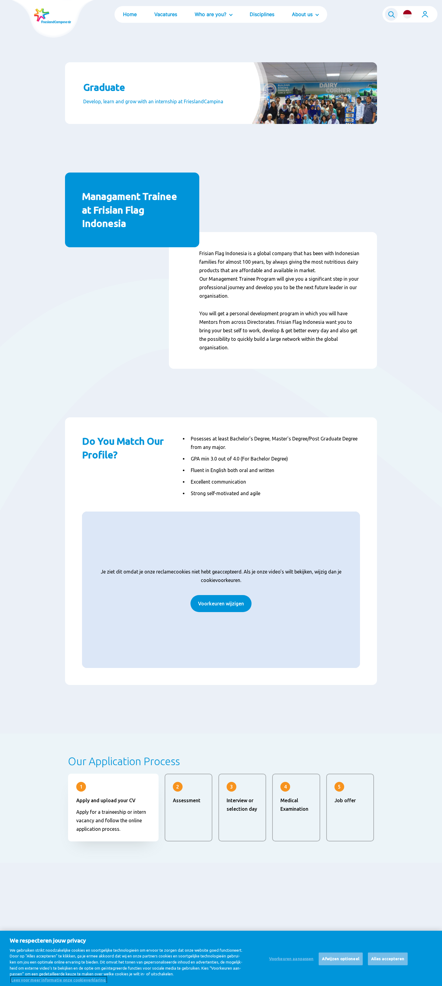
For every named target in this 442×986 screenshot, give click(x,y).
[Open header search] (391, 14)
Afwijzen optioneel (340, 959)
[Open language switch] (407, 14)
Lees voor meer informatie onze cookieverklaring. (58, 979)
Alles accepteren (387, 959)
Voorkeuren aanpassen (291, 959)
